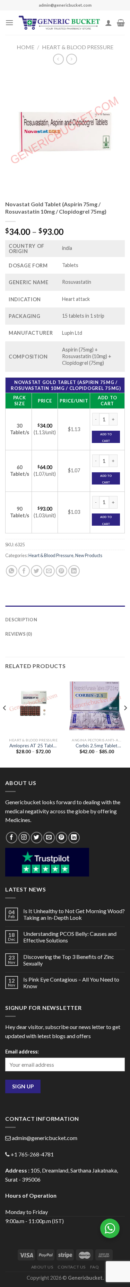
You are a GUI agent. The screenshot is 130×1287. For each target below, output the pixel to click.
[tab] (65, 609)
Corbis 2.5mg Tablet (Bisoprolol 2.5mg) (97, 746)
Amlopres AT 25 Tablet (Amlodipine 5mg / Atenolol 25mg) (33, 746)
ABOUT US (42, 1267)
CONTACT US (72, 1267)
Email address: (22, 1052)
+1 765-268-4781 (32, 1154)
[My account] (108, 22)
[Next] (125, 722)
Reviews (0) (18, 634)
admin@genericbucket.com (44, 1137)
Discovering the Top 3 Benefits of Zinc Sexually (68, 960)
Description (21, 619)
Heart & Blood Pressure (77, 47)
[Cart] (121, 22)
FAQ (94, 1267)
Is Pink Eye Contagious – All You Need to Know (71, 982)
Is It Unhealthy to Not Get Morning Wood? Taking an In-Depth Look (74, 914)
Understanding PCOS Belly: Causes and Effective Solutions (69, 937)
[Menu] (9, 22)
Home (25, 47)
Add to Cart (106, 437)
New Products (88, 555)
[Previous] (4, 722)
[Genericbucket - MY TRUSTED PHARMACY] (59, 22)
